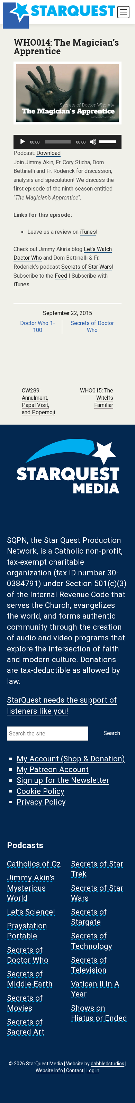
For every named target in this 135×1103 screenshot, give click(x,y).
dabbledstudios (107, 1063)
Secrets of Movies (25, 1002)
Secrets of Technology (91, 941)
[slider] (108, 141)
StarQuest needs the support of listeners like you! (62, 705)
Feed (61, 275)
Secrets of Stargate (89, 917)
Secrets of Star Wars (86, 266)
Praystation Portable (27, 930)
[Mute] (93, 141)
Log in (93, 1070)
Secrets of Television (89, 964)
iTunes (88, 232)
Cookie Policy (40, 791)
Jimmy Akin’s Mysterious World (31, 887)
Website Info (49, 1070)
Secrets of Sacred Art (25, 1027)
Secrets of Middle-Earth (30, 979)
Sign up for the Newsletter (63, 780)
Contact (74, 1070)
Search (112, 733)
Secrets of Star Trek (97, 869)
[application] (68, 142)
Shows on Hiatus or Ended (99, 1012)
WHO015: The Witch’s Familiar (96, 397)
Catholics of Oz (34, 864)
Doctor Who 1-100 (37, 327)
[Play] (22, 141)
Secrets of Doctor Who (92, 327)
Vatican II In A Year (95, 989)
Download (48, 153)
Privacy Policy (41, 801)
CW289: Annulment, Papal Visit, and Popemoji (38, 401)
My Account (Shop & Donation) (71, 758)
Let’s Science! (31, 912)
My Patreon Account (53, 769)
